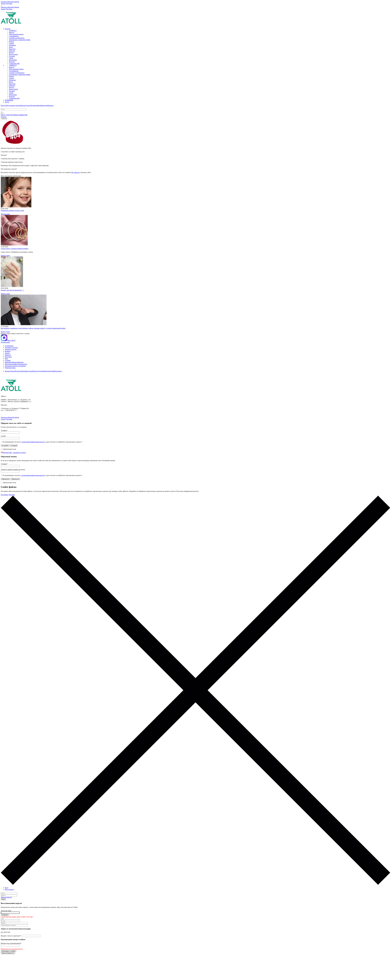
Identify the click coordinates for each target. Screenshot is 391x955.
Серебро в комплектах (16, 38)
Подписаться (5, 342)
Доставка (9, 3)
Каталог (7, 29)
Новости (8, 355)
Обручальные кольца (16, 34)
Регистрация (9, 889)
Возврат (7, 351)
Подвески (12, 45)
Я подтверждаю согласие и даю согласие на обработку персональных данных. (42, 442)
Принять (12, 495)
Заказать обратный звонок (10, 2)
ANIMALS (12, 30)
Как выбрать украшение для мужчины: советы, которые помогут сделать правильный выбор (33, 328)
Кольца (11, 41)
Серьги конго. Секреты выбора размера (14, 248)
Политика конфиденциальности (16, 364)
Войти (3, 899)
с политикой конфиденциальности (33, 442)
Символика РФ (14, 63)
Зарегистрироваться (8, 953)
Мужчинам (13, 60)
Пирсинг (12, 51)
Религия (12, 62)
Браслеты (12, 49)
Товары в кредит (10, 349)
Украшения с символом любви (19, 40)
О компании (9, 346)
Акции (7, 353)
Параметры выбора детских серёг (12, 210)
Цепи (11, 47)
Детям (11, 58)
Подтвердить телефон (8, 951)
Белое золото (13, 54)
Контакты (8, 357)
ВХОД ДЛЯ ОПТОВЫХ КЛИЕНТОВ (14, 115)
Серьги (11, 43)
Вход (6, 888)
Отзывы (7, 360)
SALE (7, 102)
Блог (6, 358)
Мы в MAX (11, 340)
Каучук (11, 52)
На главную (75, 172)
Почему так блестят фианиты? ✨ (12, 290)
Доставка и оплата (11, 347)
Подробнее (4, 495)
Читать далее (5, 214)
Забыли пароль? (6, 897)
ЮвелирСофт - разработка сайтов (14, 452)
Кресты (11, 32)
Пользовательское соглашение (15, 366)
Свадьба (12, 56)
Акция (3, 3)
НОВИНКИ (9, 100)
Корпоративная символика (14, 362)
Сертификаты (14, 36)
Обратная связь (10, 368)
